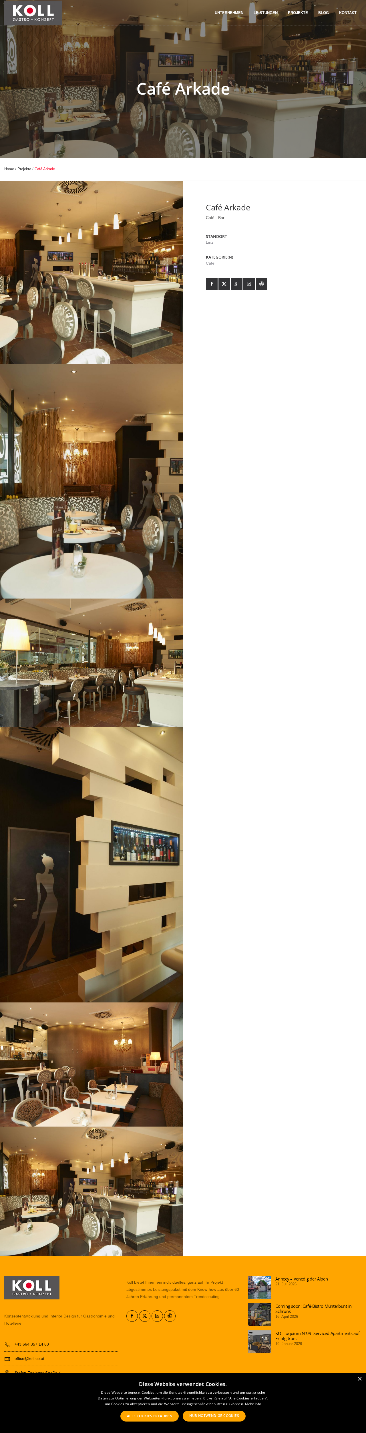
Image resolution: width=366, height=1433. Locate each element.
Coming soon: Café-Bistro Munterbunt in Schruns (313, 1308)
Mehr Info (253, 1403)
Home (9, 169)
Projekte (298, 13)
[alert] (183, 1403)
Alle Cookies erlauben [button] (149, 1416)
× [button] (359, 1379)
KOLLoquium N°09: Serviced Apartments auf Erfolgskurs (317, 1335)
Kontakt (348, 13)
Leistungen (266, 13)
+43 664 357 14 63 (32, 1344)
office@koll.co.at (29, 1358)
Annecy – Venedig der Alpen (301, 1279)
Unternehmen (229, 13)
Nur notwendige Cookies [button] (214, 1415)
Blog (323, 13)
